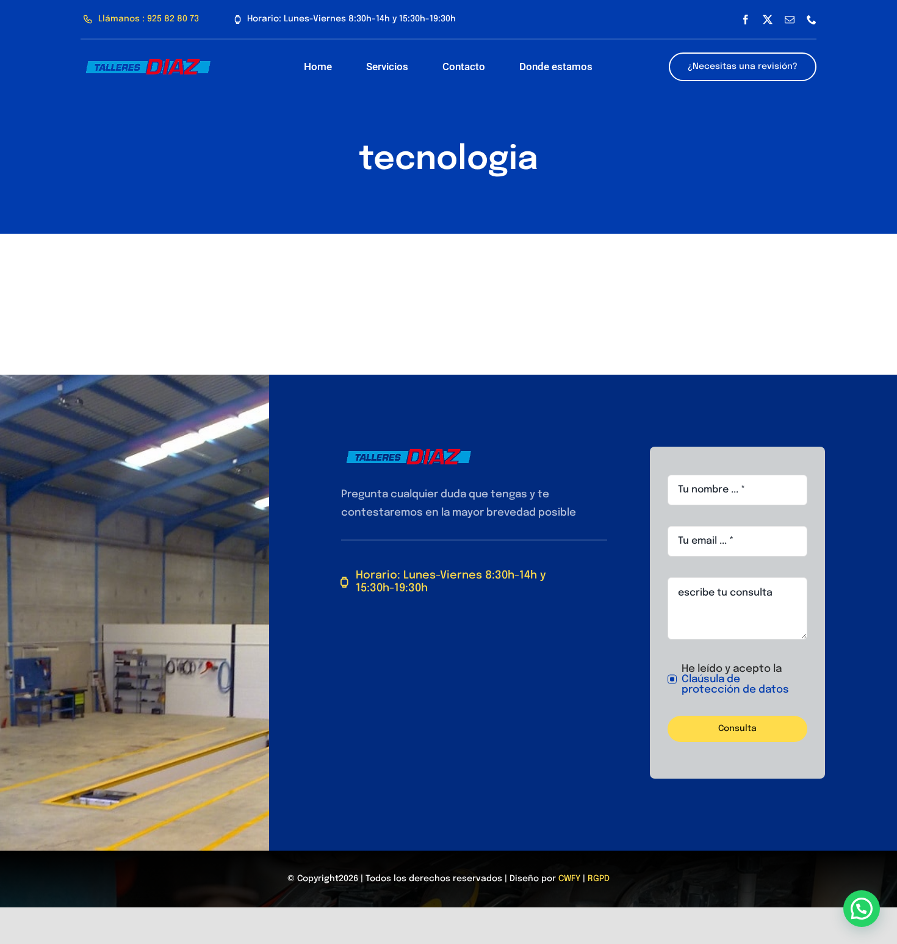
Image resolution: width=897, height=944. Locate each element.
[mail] (789, 19)
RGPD (599, 878)
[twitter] (768, 19)
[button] (861, 908)
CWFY (569, 878)
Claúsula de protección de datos (735, 684)
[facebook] (746, 19)
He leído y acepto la (735, 679)
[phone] (811, 19)
